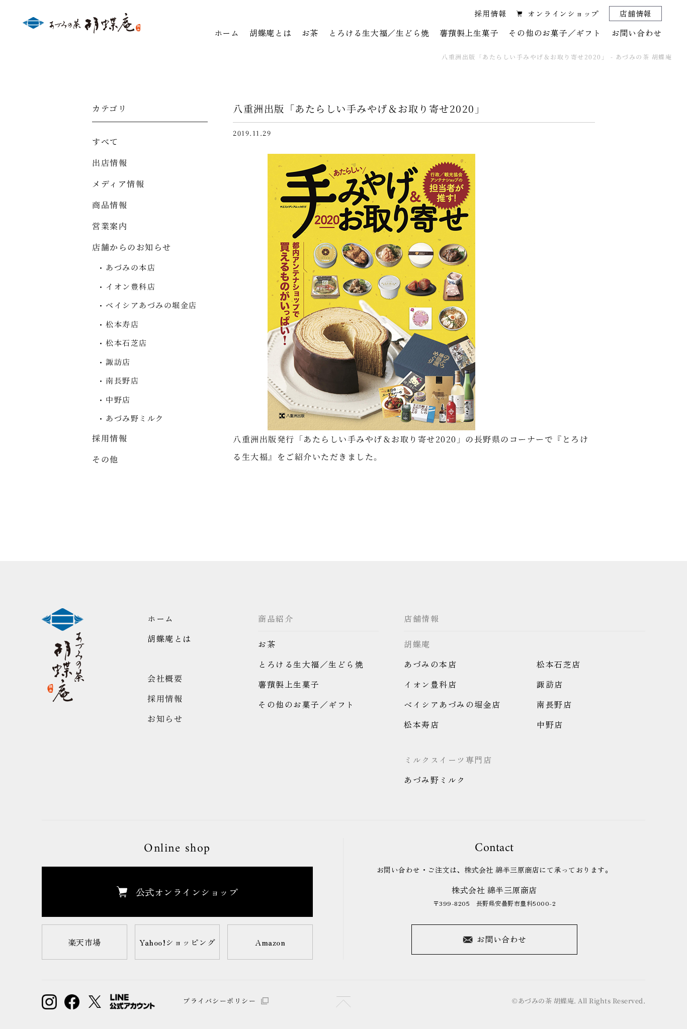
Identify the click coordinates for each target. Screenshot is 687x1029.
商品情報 (109, 205)
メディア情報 (118, 184)
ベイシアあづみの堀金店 (151, 305)
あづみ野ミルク (135, 418)
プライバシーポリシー (219, 1000)
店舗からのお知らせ (131, 247)
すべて (105, 141)
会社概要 (165, 678)
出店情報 (109, 162)
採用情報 (490, 13)
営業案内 (109, 226)
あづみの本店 (130, 267)
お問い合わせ (502, 939)
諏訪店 (118, 361)
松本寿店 (122, 324)
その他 (105, 459)
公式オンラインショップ (187, 891)
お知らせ (165, 718)
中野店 (118, 399)
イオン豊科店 (130, 286)
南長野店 (122, 380)
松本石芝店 (126, 342)
